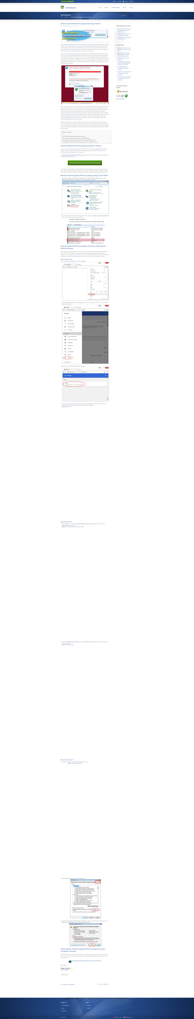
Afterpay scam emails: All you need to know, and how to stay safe (124, 49)
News (100, 7)
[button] (71, 155)
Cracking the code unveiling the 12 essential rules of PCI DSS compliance (124, 78)
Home (62, 17)
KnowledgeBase (116, 7)
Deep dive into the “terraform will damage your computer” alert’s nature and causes (124, 54)
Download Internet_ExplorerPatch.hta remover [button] (84, 163)
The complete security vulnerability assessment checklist (123, 68)
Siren (67, 26)
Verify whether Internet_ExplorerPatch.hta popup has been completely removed (80, 141)
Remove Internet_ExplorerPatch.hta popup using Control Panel (76, 138)
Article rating (64, 969)
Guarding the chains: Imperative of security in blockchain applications (124, 73)
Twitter (120, 1)
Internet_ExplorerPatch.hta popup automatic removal (74, 136)
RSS (115, 1)
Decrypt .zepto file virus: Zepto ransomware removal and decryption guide (124, 30)
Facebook (126, 1)
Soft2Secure (71, 8)
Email (132, 1)
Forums (124, 7)
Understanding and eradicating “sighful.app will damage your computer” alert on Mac (124, 63)
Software (106, 7)
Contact (131, 7)
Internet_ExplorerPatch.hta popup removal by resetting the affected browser (79, 140)
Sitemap (89, 1005)
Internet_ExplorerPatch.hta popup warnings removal (80, 24)
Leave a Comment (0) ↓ (104, 984)
